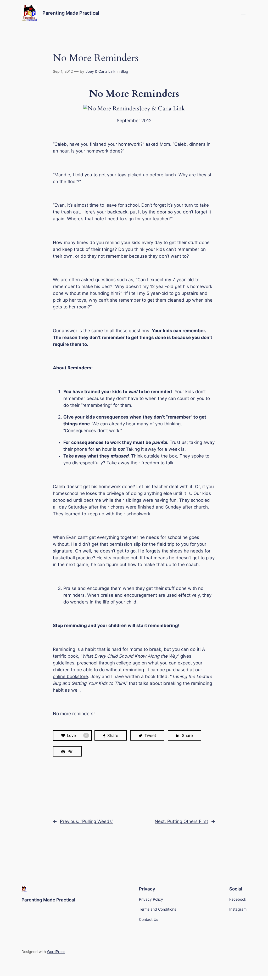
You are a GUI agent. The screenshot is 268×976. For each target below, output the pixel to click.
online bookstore (70, 676)
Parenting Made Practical (70, 13)
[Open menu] (243, 13)
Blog (124, 71)
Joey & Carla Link (100, 71)
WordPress (56, 951)
